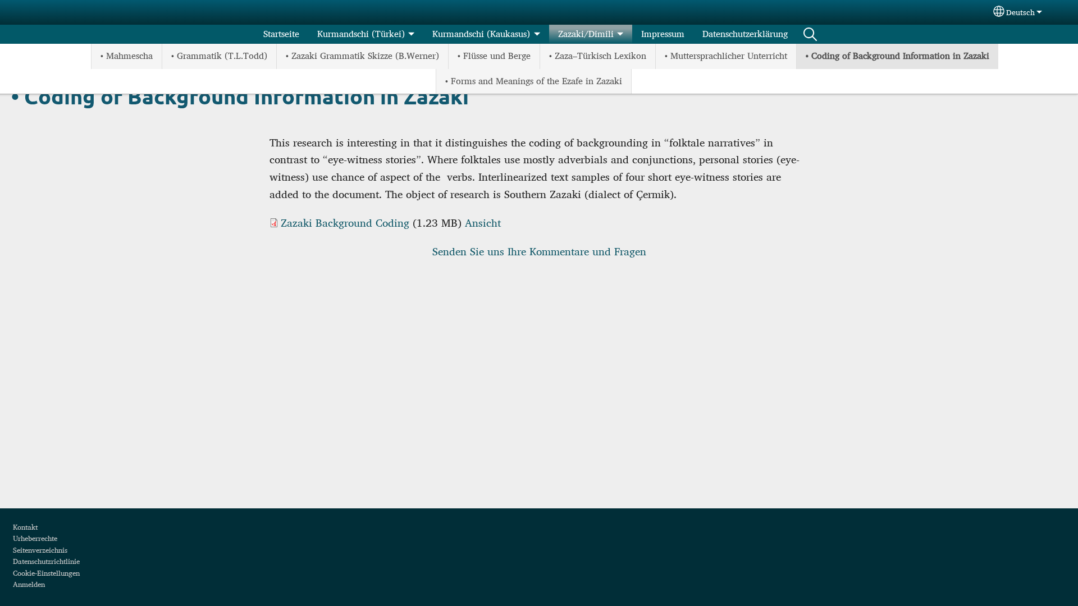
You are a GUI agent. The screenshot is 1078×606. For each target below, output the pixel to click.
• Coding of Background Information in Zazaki (897, 56)
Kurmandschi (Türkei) (361, 34)
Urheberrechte (35, 538)
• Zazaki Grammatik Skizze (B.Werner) (362, 56)
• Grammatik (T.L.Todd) (219, 56)
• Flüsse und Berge (494, 56)
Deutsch (1020, 12)
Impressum (662, 34)
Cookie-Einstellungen (46, 573)
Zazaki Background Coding (345, 222)
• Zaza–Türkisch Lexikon (597, 56)
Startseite (281, 34)
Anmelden (29, 584)
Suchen (810, 34)
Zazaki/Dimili (586, 34)
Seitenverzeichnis (40, 550)
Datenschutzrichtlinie (46, 561)
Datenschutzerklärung (745, 34)
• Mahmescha (127, 56)
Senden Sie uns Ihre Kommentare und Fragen (539, 251)
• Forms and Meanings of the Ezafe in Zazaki (533, 81)
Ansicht (483, 222)
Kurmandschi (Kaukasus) (481, 34)
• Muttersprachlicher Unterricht (726, 56)
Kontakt (25, 527)
